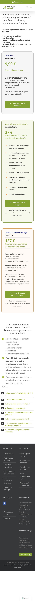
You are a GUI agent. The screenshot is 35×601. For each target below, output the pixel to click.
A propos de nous (8, 513)
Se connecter (18, 2)
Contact (7, 519)
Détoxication (8, 454)
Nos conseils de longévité (24, 484)
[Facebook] (4, 503)
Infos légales (20, 565)
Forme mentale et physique (8, 480)
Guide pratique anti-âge (25, 476)
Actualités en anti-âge (25, 468)
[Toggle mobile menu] (31, 7)
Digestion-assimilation (8, 466)
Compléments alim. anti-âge (9, 472)
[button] (17, 394)
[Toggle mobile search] (27, 7)
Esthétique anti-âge (8, 488)
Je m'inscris (24, 555)
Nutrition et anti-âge (8, 459)
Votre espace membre (25, 455)
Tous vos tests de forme (25, 461)
